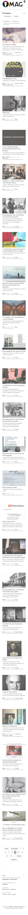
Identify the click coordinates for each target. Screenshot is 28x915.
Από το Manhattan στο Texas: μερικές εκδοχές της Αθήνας (12, 829)
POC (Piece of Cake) (9, 45)
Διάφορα (17, 83)
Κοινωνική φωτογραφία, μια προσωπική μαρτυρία (11, 761)
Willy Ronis (5, 113)
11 (22, 852)
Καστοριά (17, 429)
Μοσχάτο (20, 838)
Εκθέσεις (21, 83)
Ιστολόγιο (5, 884)
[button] (6, 13)
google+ (14, 894)
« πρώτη (6, 848)
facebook (4, 894)
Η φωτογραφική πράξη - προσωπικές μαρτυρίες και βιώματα (11, 149)
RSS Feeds (6, 889)
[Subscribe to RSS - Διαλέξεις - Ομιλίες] (3, 889)
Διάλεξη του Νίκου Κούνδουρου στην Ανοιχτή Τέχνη (13, 182)
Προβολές (4, 84)
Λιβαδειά (11, 735)
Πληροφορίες (5, 879)
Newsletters (13, 889)
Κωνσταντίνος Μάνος (9, 692)
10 (18, 852)
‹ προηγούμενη (14, 848)
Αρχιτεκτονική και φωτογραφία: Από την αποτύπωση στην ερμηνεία (13, 285)
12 (7, 856)
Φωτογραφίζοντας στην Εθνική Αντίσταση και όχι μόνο (13, 216)
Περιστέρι (20, 632)
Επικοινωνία (13, 879)
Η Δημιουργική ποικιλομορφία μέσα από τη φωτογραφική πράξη (13, 556)
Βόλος (16, 804)
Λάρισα (16, 257)
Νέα (4, 52)
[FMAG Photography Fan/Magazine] (14, 6)
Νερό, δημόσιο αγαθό (9, 487)
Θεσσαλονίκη (10, 84)
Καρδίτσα (17, 226)
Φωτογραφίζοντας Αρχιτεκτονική (13, 351)
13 (11, 856)
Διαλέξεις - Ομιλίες (10, 52)
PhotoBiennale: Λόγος (9, 79)
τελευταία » (14, 859)
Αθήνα (10, 53)
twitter (9, 894)
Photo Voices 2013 (8, 521)
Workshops (8, 157)
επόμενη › (19, 856)
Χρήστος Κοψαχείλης (9, 726)
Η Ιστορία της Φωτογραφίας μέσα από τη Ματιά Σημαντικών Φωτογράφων (14, 796)
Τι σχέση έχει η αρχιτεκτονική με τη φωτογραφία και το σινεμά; (13, 250)
